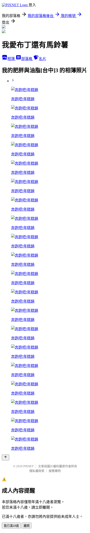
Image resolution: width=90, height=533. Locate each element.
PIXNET (28, 466)
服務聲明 (55, 471)
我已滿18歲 (11, 525)
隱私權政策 (36, 471)
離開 (27, 525)
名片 (42, 59)
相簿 (11, 59)
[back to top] (5, 457)
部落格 (27, 59)
